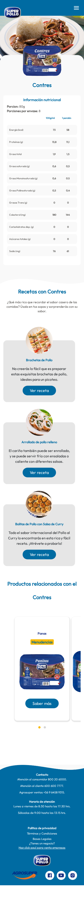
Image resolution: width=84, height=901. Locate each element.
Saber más (42, 703)
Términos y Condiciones (42, 833)
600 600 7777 (53, 786)
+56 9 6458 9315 (53, 792)
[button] (39, 727)
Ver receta (39, 390)
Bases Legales (42, 839)
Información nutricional (42, 99)
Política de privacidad (42, 828)
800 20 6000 (57, 779)
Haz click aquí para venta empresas (42, 847)
